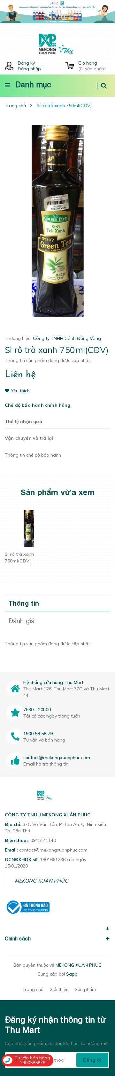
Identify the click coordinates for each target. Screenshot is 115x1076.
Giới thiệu (59, 989)
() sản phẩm (92, 66)
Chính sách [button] (18, 938)
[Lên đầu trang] (100, 1034)
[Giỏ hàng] (69, 66)
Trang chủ (32, 989)
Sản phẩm (85, 989)
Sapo (72, 974)
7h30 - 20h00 (37, 709)
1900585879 (32, 1062)
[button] (57, 925)
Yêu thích (20, 391)
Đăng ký (26, 63)
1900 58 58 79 (38, 733)
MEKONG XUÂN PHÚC (41, 880)
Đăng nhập (29, 69)
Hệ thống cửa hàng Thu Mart (53, 682)
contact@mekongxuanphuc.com (56, 757)
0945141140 (43, 840)
